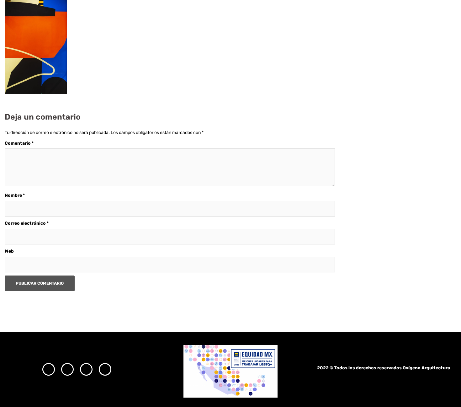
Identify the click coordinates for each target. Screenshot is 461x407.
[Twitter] (86, 369)
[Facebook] (67, 369)
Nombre (15, 195)
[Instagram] (48, 369)
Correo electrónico (27, 223)
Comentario (19, 143)
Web (9, 251)
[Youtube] (105, 369)
